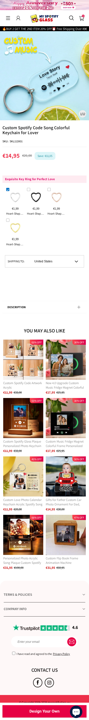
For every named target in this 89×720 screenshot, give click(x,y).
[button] (8, 18)
